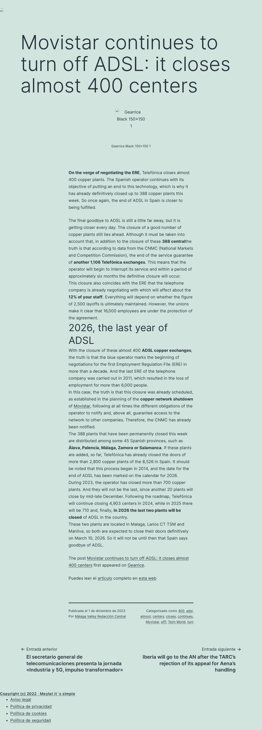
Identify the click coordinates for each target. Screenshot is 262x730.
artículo (105, 578)
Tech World (176, 622)
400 (181, 611)
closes (171, 616)
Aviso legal (20, 699)
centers (158, 616)
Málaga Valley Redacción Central (100, 616)
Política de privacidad (31, 706)
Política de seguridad (30, 720)
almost (145, 616)
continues (185, 616)
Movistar (82, 406)
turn (190, 622)
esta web (147, 578)
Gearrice (136, 565)
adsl (189, 611)
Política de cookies (28, 713)
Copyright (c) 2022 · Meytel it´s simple (37, 694)
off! (163, 622)
